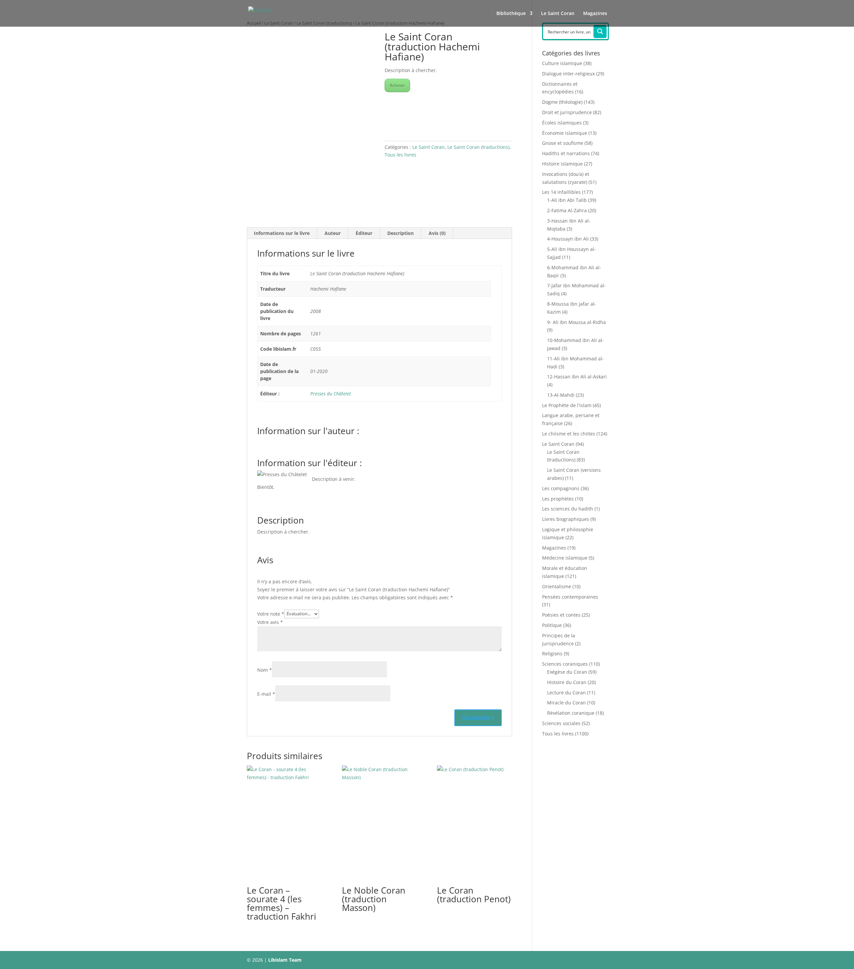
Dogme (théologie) (562, 102)
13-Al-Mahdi (560, 395)
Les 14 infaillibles (561, 192)
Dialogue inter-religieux (568, 73)
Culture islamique (562, 63)
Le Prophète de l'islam (566, 405)
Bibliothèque (511, 13)
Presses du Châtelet (330, 393)
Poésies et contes (561, 615)
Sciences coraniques (565, 664)
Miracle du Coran (566, 702)
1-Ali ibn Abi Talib (567, 200)
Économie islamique (564, 133)
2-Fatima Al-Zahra (567, 210)
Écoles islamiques (562, 122)
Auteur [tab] (333, 233)
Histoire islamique (562, 163)
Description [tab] (400, 233)
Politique (552, 625)
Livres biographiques (565, 519)
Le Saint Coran (557, 13)
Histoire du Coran (566, 682)
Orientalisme (556, 586)
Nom (264, 670)
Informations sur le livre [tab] (282, 233)
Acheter (397, 85)
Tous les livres (400, 154)
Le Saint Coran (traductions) (478, 147)
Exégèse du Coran (567, 672)
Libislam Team (285, 960)
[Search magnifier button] (600, 31)
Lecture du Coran (566, 692)
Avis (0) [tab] (437, 233)
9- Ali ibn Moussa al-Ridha (576, 322)
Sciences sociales (561, 723)
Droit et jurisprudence (567, 112)
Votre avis (270, 622)
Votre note (270, 613)
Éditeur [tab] (364, 233)
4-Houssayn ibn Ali (568, 239)
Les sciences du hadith (567, 509)
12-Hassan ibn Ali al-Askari (577, 376)
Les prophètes (558, 499)
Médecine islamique (564, 558)
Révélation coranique (570, 713)
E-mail (266, 694)
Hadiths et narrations (566, 153)
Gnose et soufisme (562, 143)
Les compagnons (560, 488)
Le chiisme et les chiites (568, 433)
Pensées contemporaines (570, 597)
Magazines (595, 13)
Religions (552, 653)
